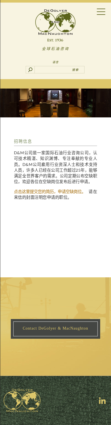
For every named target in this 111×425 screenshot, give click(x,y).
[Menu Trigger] (101, 11)
